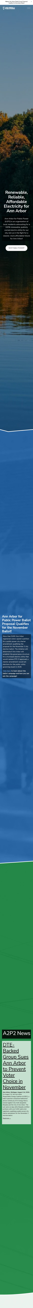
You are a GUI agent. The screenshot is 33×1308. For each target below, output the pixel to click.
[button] (31, 1)
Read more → (7, 1118)
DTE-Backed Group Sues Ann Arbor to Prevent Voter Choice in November (16, 1066)
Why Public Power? (16, 248)
